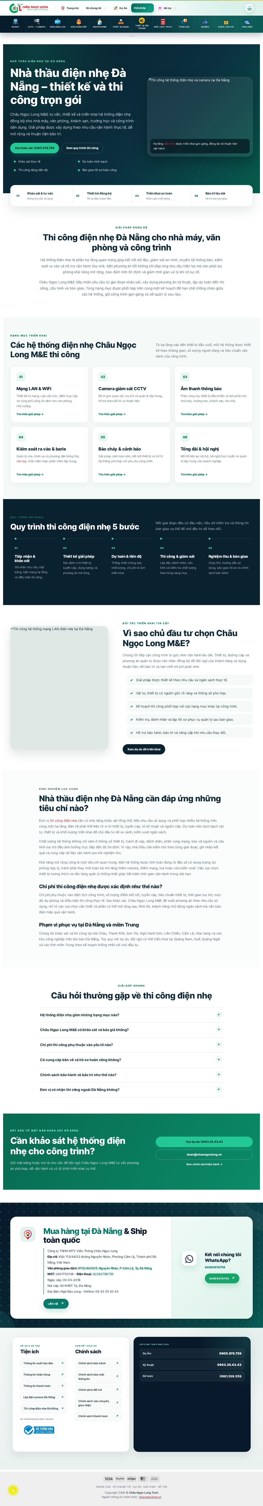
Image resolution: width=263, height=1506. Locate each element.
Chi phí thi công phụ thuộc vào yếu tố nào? (76, 1045)
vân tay (21, 461)
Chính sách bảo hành (92, 1363)
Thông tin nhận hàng (36, 1374)
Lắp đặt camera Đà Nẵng (39, 1397)
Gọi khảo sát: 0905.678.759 (34, 148)
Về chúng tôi (93, 8)
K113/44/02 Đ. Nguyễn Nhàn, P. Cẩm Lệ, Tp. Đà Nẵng (115, 1268)
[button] (249, 8)
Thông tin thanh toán (37, 1385)
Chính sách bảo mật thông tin (91, 1376)
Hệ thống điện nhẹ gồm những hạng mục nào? (79, 1015)
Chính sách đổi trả (90, 1389)
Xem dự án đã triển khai (143, 749)
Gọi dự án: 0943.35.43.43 (204, 1141)
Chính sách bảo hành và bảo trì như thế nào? (78, 1075)
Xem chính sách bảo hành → (204, 1164)
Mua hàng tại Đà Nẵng (82, 1231)
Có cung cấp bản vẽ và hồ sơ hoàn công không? (80, 1060)
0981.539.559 (230, 1376)
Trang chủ (73, 8)
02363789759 (103, 1274)
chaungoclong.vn (150, 1497)
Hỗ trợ (167, 8)
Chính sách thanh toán (92, 1416)
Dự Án (123, 8)
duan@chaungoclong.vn (204, 1154)
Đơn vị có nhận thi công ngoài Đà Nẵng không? (80, 1090)
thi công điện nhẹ (63, 820)
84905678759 (215, 1267)
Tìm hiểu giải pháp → (30, 414)
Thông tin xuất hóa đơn (38, 1363)
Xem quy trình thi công (82, 148)
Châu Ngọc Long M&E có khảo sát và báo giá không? (84, 1030)
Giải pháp (139, 7)
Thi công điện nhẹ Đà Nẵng (40, 1408)
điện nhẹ (169, 143)
